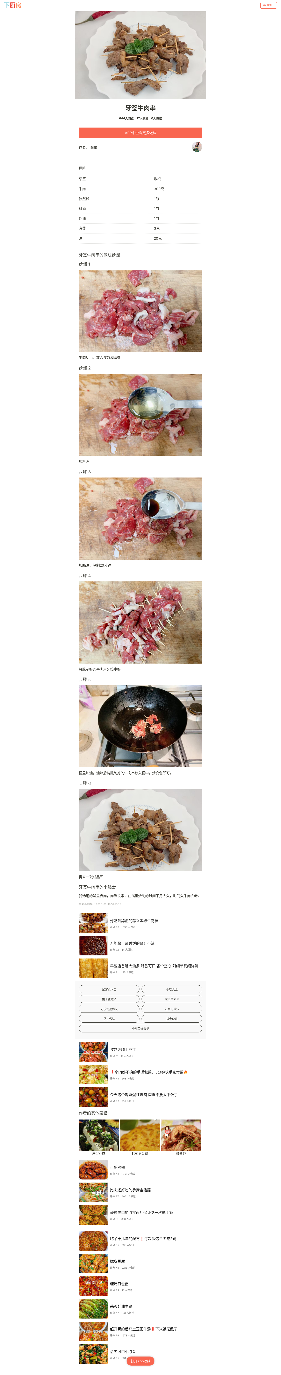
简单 (93, 148)
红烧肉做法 (172, 1009)
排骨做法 (172, 1019)
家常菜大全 (109, 989)
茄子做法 (109, 1019)
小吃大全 (172, 989)
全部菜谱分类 (140, 1028)
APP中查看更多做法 (140, 133)
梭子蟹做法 (109, 999)
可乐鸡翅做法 (109, 1009)
